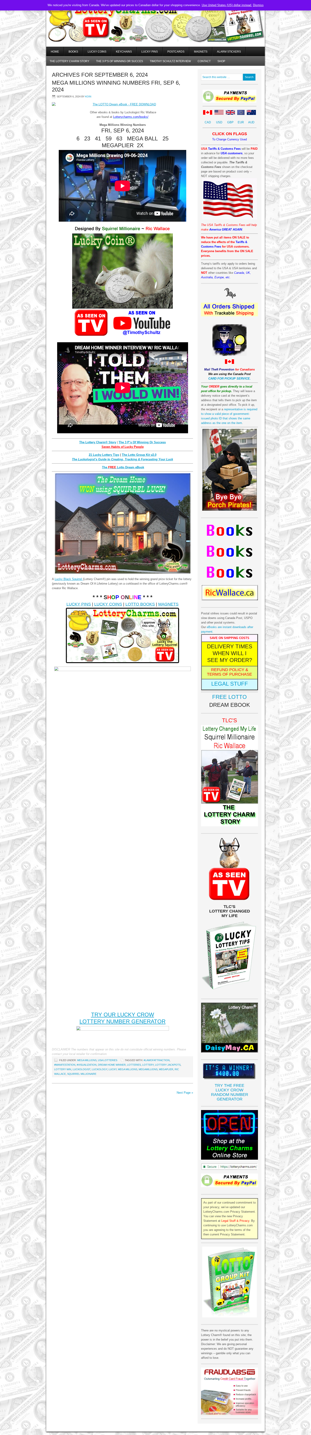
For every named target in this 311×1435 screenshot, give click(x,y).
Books (73, 51)
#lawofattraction (157, 1060)
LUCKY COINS (108, 604)
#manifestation (64, 1064)
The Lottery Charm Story (69, 61)
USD (219, 122)
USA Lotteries (107, 1060)
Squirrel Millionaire (81, 1073)
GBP (230, 122)
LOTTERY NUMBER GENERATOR (122, 1021)
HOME (55, 51)
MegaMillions (148, 1069)
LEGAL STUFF (229, 684)
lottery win (62, 1069)
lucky (113, 1069)
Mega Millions (87, 1060)
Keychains (124, 51)
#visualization (87, 1064)
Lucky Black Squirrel (69, 579)
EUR (241, 122)
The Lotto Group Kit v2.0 (139, 454)
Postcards (175, 51)
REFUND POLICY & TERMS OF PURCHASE (229, 672)
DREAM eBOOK (229, 705)
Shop (221, 61)
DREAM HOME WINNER (112, 1064)
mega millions (127, 1069)
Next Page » (185, 1092)
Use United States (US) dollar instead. (227, 5)
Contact (204, 61)
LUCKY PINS (78, 604)
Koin (88, 96)
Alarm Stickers (229, 51)
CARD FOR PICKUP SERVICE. (229, 378)
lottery (148, 1064)
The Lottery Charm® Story (97, 442)
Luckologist (81, 1069)
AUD (251, 122)
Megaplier (166, 1069)
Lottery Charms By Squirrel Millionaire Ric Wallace (155, 30)
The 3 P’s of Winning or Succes (119, 61)
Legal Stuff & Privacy (235, 1220)
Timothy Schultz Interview (170, 61)
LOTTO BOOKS (140, 604)
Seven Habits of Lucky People (123, 447)
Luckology (99, 1069)
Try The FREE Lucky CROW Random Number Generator (229, 1092)
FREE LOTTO (229, 697)
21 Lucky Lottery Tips (104, 454)
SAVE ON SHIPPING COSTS (229, 638)
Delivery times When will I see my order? (229, 653)
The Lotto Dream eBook (123, 467)
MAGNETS (168, 604)
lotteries (134, 1064)
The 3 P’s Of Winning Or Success (142, 442)
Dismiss (258, 5)
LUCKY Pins (149, 51)
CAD (208, 122)
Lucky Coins (97, 51)
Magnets (200, 51)
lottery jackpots (168, 1064)
